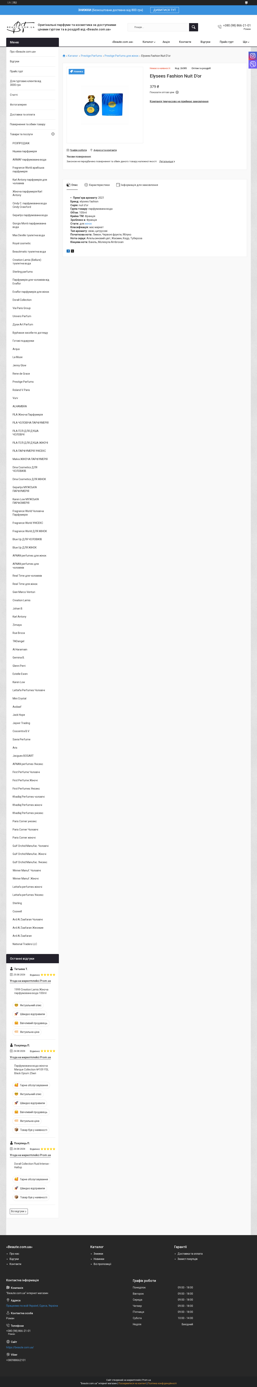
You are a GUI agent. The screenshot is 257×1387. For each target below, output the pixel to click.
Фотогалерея (18, 104)
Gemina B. (19, 657)
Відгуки (205, 41)
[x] (72, 251)
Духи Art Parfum (23, 324)
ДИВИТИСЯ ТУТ (164, 10)
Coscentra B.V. (21, 731)
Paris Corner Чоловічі (25, 829)
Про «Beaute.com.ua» (23, 51)
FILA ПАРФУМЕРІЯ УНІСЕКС (29, 450)
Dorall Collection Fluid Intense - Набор (32, 1165)
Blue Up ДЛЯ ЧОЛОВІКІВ (27, 539)
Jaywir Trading (21, 723)
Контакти (185, 41)
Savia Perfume (21, 739)
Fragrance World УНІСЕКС (28, 522)
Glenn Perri (19, 665)
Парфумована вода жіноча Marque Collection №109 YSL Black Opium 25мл (31, 1069)
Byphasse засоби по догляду (30, 332)
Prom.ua (146, 1380)
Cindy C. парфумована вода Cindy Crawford (30, 205)
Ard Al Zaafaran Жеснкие (28, 927)
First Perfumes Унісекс (26, 788)
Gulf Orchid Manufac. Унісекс (30, 862)
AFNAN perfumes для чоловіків (26, 565)
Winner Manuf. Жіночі (26, 878)
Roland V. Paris (21, 389)
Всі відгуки (17, 1211)
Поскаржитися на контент (132, 1383)
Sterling (17, 903)
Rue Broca (19, 632)
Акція (166, 41)
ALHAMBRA (20, 406)
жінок (88, 223)
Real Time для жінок (25, 583)
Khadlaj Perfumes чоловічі (29, 796)
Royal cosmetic (22, 243)
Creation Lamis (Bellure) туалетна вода (27, 261)
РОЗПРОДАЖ (21, 143)
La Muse (18, 357)
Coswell (17, 911)
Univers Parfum (22, 316)
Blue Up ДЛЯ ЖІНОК (25, 547)
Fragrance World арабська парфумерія (28, 169)
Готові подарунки (23, 340)
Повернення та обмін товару (27, 124)
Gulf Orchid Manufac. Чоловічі (31, 845)
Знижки (98, 1253)
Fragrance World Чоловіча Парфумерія (28, 513)
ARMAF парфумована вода (29, 159)
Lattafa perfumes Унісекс (28, 894)
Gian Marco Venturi (24, 592)
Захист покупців (188, 1258)
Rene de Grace (21, 373)
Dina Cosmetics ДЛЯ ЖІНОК (29, 479)
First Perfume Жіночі (25, 780)
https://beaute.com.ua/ (20, 1347)
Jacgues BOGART (23, 755)
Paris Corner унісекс (25, 821)
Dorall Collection (22, 299)
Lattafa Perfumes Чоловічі (29, 690)
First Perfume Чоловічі (26, 772)
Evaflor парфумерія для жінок (31, 291)
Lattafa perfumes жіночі (27, 886)
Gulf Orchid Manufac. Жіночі (29, 853)
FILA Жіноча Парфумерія (28, 414)
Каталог (148, 41)
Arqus (16, 349)
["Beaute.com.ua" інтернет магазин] (20, 27)
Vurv (15, 398)
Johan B (17, 608)
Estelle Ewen (20, 673)
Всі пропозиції (102, 1264)
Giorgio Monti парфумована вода (29, 225)
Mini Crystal (19, 698)
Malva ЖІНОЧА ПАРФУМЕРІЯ (30, 459)
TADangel (18, 641)
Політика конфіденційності (162, 1383)
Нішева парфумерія (25, 151)
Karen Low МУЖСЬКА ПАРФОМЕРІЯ (26, 501)
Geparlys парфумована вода (30, 215)
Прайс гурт (226, 41)
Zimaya (17, 624)
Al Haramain (20, 649)
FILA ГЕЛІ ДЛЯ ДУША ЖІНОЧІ (30, 442)
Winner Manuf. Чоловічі (27, 870)
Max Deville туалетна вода (29, 235)
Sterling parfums (23, 271)
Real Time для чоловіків (27, 575)
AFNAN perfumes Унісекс (28, 764)
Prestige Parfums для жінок (121, 55)
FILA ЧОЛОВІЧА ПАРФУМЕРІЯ (31, 422)
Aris (15, 747)
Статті (14, 94)
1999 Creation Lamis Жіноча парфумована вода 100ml (31, 991)
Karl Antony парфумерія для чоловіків (30, 181)
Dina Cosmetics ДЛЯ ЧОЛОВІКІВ (25, 469)
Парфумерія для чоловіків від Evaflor (31, 281)
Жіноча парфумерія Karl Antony (27, 193)
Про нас (14, 1253)
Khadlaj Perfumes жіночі (27, 804)
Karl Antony (19, 616)
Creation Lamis (21, 600)
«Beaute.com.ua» (122, 41)
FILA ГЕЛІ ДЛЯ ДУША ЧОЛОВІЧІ (26, 432)
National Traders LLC (25, 944)
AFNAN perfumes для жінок (29, 555)
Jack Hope (19, 714)
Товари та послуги (21, 134)
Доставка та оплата (22, 114)
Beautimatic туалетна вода (29, 251)
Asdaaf (17, 706)
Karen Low (19, 682)
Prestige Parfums (91, 55)
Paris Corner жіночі (24, 837)
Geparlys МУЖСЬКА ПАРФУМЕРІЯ (25, 489)
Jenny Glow (19, 365)
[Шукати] (193, 27)
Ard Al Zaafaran (22, 935)
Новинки (99, 1258)
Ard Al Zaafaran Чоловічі (28, 919)
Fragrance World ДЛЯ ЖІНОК (30, 531)
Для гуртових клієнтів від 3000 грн (25, 83)
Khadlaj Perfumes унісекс (28, 813)
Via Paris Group (22, 308)
